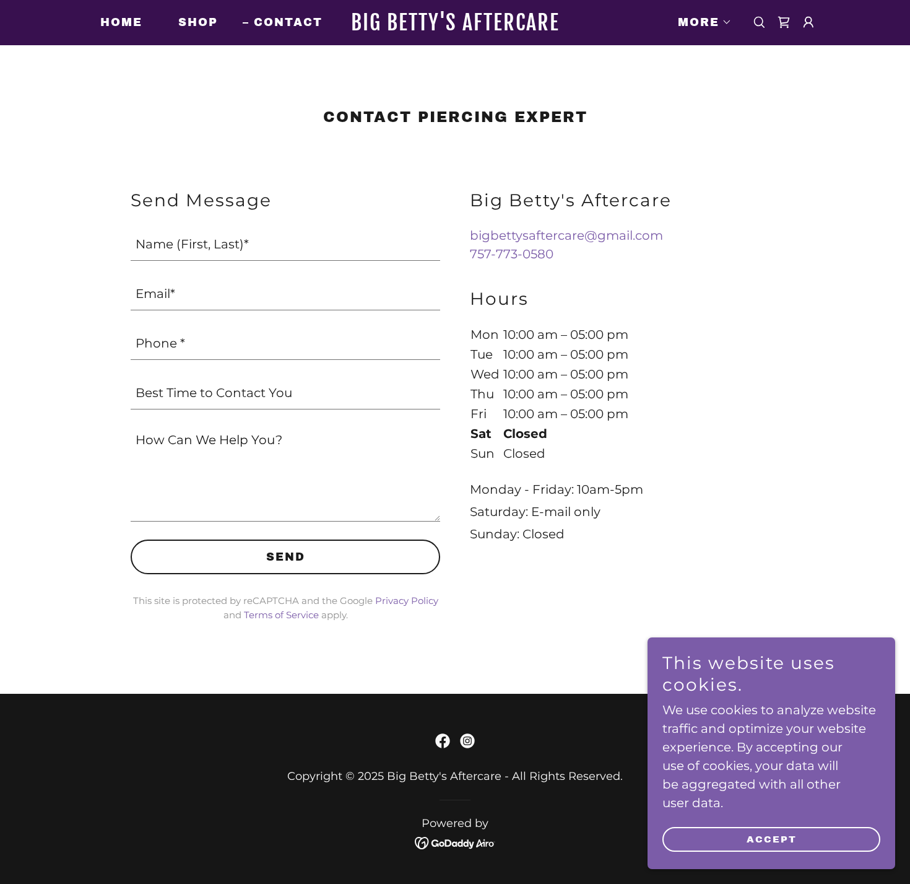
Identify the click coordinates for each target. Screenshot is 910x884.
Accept (772, 839)
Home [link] (121, 22)
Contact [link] (288, 22)
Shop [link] (198, 22)
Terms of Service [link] (281, 615)
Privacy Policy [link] (406, 600)
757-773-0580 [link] (511, 254)
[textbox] (285, 243)
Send (285, 557)
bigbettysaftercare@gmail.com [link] (566, 235)
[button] (699, 22)
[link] (455, 26)
